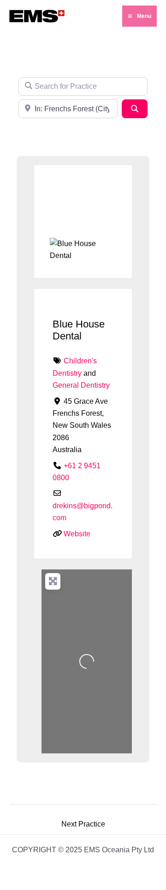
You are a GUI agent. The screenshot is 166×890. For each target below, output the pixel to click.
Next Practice (83, 824)
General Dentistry (81, 385)
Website (77, 534)
